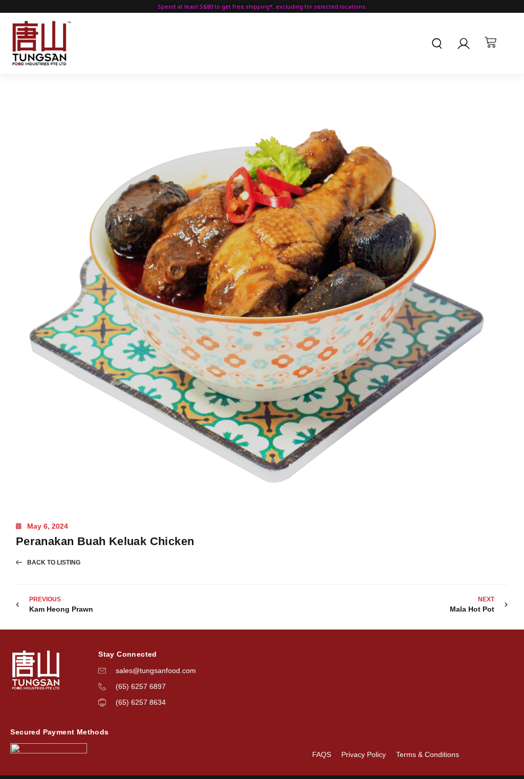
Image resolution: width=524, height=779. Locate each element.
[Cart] (490, 42)
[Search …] (437, 45)
